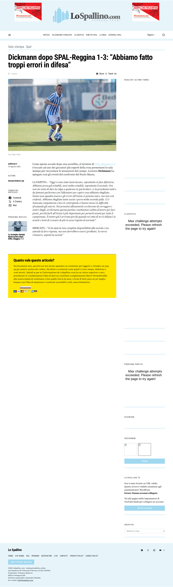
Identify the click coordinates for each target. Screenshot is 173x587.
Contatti (64, 556)
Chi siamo (19, 556)
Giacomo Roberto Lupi (16, 181)
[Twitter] (148, 550)
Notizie (46, 35)
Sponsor (35, 556)
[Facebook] (142, 550)
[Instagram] (154, 550)
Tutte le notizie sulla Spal (21, 562)
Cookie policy (92, 556)
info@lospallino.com (25, 580)
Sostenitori (46, 556)
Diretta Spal (91, 35)
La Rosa (103, 35)
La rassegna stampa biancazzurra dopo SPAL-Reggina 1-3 (16, 236)
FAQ (27, 556)
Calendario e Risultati (62, 35)
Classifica (79, 35)
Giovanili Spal (115, 35)
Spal (28, 47)
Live (56, 556)
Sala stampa (16, 47)
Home (10, 556)
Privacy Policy (76, 556)
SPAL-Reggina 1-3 (105, 164)
